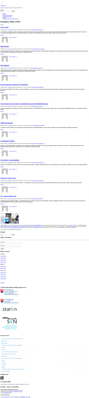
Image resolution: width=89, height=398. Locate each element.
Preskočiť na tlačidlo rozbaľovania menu (10, 18)
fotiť (8, 226)
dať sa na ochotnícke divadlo (15, 226)
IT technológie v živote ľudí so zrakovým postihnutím (11, 345)
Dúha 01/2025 (3, 268)
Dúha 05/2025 (3, 276)
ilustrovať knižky (3, 226)
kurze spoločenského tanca (37, 225)
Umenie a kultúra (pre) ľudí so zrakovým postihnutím (11, 358)
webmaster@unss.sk (7, 392)
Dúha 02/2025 (3, 270)
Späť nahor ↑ (28, 396)
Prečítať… (2, 35)
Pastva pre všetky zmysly (8, 178)
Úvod (4, 13)
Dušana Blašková (34, 29)
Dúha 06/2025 (3, 278)
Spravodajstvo (4, 356)
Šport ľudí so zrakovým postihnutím (8, 353)
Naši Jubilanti (4, 65)
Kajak (7, 227)
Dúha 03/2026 (3, 258)
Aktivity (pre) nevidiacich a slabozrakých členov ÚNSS (12, 338)
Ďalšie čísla (2, 282)
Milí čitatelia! (4, 46)
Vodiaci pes (3, 362)
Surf (4, 227)
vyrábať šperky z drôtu (25, 226)
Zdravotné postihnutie (5, 371)
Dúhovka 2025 (3, 266)
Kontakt (4, 17)
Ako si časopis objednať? (8, 15)
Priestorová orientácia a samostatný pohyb (9, 351)
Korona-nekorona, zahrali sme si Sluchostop (14, 84)
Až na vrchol (4, 27)
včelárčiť (26, 225)
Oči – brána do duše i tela (8, 196)
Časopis (4, 14)
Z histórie (3, 367)
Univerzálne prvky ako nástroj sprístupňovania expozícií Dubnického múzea (24, 104)
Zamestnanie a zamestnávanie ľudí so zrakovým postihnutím (12, 369)
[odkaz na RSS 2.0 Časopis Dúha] (2, 379)
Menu (2, 9)
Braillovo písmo (4, 343)
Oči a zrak (3, 349)
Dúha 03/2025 (3, 272)
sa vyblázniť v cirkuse (37, 226)
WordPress (16, 396)
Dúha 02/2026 (3, 260)
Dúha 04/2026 (3, 256)
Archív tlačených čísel (7, 16)
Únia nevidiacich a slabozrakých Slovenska (14, 391)
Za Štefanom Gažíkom (7, 141)
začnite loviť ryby (37, 227)
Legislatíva (3, 347)
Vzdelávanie (3, 364)
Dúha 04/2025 (3, 274)
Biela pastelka (4, 340)
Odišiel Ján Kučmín (6, 123)
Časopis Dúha (3, 5)
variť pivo (70, 225)
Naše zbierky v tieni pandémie (9, 160)
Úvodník (3, 360)
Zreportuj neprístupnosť (5, 394)
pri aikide (62, 226)
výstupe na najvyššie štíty (71, 226)
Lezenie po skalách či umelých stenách (16, 227)
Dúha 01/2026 (3, 262)
